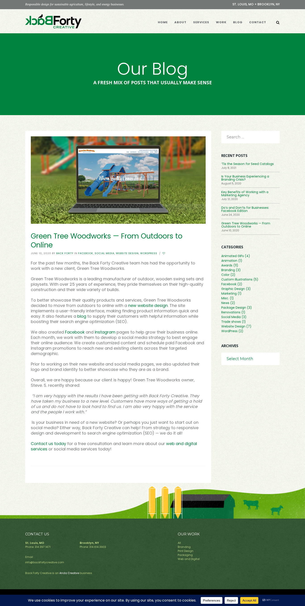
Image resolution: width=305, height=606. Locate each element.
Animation (229, 260)
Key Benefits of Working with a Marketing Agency (244, 193)
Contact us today (48, 443)
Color (225, 274)
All (179, 543)
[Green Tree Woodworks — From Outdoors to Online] (118, 180)
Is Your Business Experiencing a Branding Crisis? (245, 178)
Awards (226, 265)
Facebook (85, 253)
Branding (228, 270)
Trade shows (231, 321)
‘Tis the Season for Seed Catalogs (247, 164)
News (225, 303)
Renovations (230, 312)
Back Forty (64, 253)
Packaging (185, 555)
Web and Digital (189, 559)
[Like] (164, 253)
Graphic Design (233, 289)
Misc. (225, 298)
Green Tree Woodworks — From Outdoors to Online (245, 225)
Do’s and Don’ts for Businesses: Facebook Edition (245, 209)
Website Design (127, 253)
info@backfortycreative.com (44, 562)
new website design (148, 305)
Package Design (233, 307)
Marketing (229, 293)
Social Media (104, 253)
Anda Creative (69, 573)
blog (81, 316)
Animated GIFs (232, 256)
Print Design (185, 551)
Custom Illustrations (237, 279)
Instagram (105, 332)
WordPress (148, 253)
